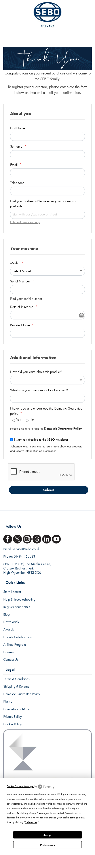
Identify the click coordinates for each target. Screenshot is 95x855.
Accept (47, 835)
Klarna (7, 701)
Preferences (47, 845)
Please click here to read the (46, 428)
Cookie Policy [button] (31, 817)
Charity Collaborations (18, 637)
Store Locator (12, 591)
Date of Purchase (22, 306)
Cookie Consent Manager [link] (20, 786)
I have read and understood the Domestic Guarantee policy (46, 411)
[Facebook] (8, 537)
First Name (18, 128)
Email (14, 164)
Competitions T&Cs (16, 709)
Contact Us (10, 659)
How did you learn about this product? (36, 371)
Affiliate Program (14, 644)
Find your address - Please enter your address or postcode (43, 203)
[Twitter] (18, 537)
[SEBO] (47, 14)
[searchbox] (47, 214)
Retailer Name (20, 325)
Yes (18, 419)
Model (15, 263)
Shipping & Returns (16, 686)
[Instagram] (27, 537)
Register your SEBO (16, 607)
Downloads (11, 621)
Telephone (17, 182)
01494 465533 (24, 556)
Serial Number (20, 281)
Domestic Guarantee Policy (21, 694)
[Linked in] (47, 537)
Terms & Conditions (16, 679)
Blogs (7, 614)
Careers (8, 652)
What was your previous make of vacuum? (39, 390)
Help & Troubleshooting (19, 599)
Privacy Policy (12, 716)
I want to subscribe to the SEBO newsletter (41, 439)
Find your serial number (26, 298)
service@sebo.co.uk (26, 549)
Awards (8, 629)
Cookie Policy (12, 724)
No (32, 419)
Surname (16, 146)
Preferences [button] (31, 822)
